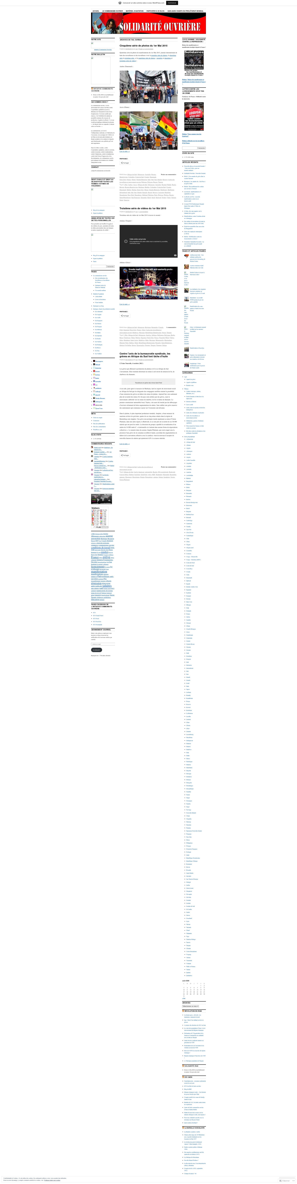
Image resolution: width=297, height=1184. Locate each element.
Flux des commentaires (99, 426)
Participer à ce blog (155, 11)
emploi (104, 552)
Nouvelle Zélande (191, 813)
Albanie (188, 445)
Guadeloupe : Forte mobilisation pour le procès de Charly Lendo (197, 366)
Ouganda (188, 819)
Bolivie (188, 499)
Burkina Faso (190, 514)
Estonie (188, 599)
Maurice (188, 764)
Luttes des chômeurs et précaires (195, 413)
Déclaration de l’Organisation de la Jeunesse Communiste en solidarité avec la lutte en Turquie (193, 1035)
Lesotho (188, 716)
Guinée (188, 641)
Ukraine (188, 948)
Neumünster (123, 195)
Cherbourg (127, 338)
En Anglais (98, 314)
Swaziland (189, 918)
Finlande (188, 611)
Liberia (188, 725)
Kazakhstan (189, 698)
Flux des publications (99, 423)
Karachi (144, 192)
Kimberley (159, 474)
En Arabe (97, 317)
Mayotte (188, 770)
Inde (149, 179)
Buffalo (147, 187)
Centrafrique (189, 535)
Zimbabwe (189, 975)
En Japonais (98, 335)
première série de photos (159, 55)
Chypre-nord (189, 547)
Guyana (188, 647)
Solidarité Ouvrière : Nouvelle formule (194, 173)
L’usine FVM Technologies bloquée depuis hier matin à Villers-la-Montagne (194, 206)
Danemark (153, 177)
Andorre (188, 454)
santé (101, 588)
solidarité (93, 591)
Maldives (135, 332)
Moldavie (189, 777)
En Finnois (98, 323)
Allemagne (140, 174)
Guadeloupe (189, 635)
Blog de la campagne (99, 210)
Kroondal (166, 474)
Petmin (142, 477)
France (129, 179)
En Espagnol (98, 320)
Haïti (187, 653)
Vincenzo (96, 470)
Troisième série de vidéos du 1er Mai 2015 (143, 208)
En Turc (97, 351)
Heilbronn (171, 190)
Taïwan (188, 924)
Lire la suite (125, 151)
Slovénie (188, 897)
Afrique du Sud (132, 174)
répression (96, 583)
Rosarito (158, 343)
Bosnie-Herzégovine (131, 187)
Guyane (188, 650)
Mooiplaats (136, 477)
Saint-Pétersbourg (125, 197)
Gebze (172, 338)
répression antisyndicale (100, 584)
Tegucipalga (140, 345)
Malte (187, 755)
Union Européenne (191, 951)
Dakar (133, 338)
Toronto (147, 345)
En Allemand (98, 311)
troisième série (130, 58)
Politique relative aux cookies (52, 1180)
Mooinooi (128, 477)
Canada (160, 327)
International (189, 668)
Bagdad (164, 185)
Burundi (188, 517)
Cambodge (189, 520)
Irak (152, 179)
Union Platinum (125, 480)
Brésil (188, 508)
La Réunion (105, 564)
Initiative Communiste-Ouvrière (103, 49)
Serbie (188, 885)
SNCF (112, 588)
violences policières (104, 597)
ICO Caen (188, 1077)
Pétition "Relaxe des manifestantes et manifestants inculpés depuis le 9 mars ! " (194, 82)
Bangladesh (189, 481)
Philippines (189, 843)
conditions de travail (100, 547)
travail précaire (105, 595)
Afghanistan (189, 439)
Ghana (134, 179)
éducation (95, 599)
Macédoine (189, 737)
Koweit (188, 707)
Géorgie (188, 623)
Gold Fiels (144, 474)
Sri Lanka (189, 909)
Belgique (148, 327)
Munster (122, 343)
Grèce (143, 330)
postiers (100, 579)
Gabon (188, 617)
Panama (188, 828)
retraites (103, 581)
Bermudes (155, 327)
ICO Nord (96, 618)
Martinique (189, 761)
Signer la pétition (97, 213)
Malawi (188, 746)
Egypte (99, 552)
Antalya (148, 335)
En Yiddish (98, 354)
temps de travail (96, 593)
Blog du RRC (188, 1089)
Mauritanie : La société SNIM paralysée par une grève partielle (196, 300)
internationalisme (102, 562)
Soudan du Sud (190, 906)
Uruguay (188, 954)
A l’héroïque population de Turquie (193, 1061)
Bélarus (188, 484)
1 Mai (126, 185)
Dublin (129, 190)
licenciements (98, 566)
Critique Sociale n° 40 (190, 1173)
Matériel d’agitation (134, 11)
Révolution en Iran (193, 1011)
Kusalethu (173, 474)
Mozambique (190, 789)
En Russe (97, 348)
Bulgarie (188, 511)
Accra (135, 185)
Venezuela (189, 960)
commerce (94, 545)
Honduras (127, 340)
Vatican (188, 957)
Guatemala (189, 638)
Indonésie (189, 665)
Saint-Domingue (166, 343)
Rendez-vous (190, 385)
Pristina (166, 195)
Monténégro (189, 786)
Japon (188, 689)
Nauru (188, 795)
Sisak (153, 197)
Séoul (149, 197)
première (159, 58)
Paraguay (188, 834)
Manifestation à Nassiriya (197, 348)
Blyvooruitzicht (163, 472)
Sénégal (122, 345)
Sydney (164, 197)
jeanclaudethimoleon (99, 461)
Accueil (96, 11)
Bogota (122, 187)
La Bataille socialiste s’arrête (192, 1132)
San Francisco (135, 197)
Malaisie (188, 743)
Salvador (188, 876)
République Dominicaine (153, 332)
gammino (96, 456)
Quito (136, 343)
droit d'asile (98, 550)
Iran (155, 179)
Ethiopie (188, 605)
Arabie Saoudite (190, 460)
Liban (187, 722)
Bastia (174, 185)
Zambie (188, 972)
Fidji (187, 608)
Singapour (189, 891)
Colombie (131, 177)
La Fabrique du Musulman (191, 1157)
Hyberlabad (123, 192)
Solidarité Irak (191, 1066)
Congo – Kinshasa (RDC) (193, 560)
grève (150, 474)
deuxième (168, 58)
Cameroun (189, 523)
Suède (188, 912)
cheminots (110, 541)
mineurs (122, 477)
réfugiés (108, 581)
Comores (188, 554)
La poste (99, 564)
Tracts (94, 261)
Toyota (173, 477)
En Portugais (98, 345)
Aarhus (130, 185)
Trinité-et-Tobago (191, 939)
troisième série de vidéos (128, 61)
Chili (121, 330)
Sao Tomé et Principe (192, 879)
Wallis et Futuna (190, 966)
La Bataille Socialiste (195, 1128)
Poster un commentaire (146, 49)
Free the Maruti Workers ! (191, 1160)
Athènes (154, 335)
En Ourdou (98, 342)
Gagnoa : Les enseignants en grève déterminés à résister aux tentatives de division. (198, 357)
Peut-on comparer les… (100, 465)
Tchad (188, 930)
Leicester (161, 192)
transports (98, 595)
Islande (188, 680)
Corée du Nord (190, 563)
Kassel (150, 192)
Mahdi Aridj (97, 447)
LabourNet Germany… (100, 479)
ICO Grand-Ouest (98, 615)
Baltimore (160, 335)
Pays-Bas (189, 837)
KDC (153, 474)
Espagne (110, 552)
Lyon (107, 569)
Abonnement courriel (101, 630)
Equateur (126, 330)
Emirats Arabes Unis (192, 587)
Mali (187, 752)
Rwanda (188, 870)
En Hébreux (98, 329)
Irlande (160, 179)
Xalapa (164, 345)
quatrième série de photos (147, 58)
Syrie (187, 921)
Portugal (188, 852)
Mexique (142, 332)
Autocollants (98, 296)
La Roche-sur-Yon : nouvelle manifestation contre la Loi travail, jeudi (192, 199)
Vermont (159, 345)
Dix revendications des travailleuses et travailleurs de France (102, 280)
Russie (155, 182)
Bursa (121, 338)
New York (131, 195)
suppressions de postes (104, 590)
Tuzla (121, 200)
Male (147, 340)
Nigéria (188, 804)
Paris (155, 195)
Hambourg (163, 190)
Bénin (188, 487)
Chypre (188, 544)
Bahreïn (188, 478)
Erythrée (188, 593)
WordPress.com (97, 429)
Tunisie (160, 182)
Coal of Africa (124, 474)
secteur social (107, 588)
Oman (188, 816)
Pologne (150, 182)
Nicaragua (189, 801)
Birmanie (188, 496)
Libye (187, 728)
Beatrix (155, 472)
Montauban (168, 340)
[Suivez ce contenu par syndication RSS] (92, 89)
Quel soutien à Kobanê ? (191, 1123)
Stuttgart (158, 197)
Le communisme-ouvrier (112, 11)
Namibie (188, 792)
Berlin (173, 335)
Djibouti (188, 581)
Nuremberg (138, 195)
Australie (148, 174)
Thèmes (186, 389)
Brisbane (141, 187)
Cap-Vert (188, 529)
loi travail (102, 569)
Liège (136, 340)
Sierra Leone (189, 888)
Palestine (188, 825)
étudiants (102, 600)
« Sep (183, 998)
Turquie (169, 332)
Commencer (172, 3)
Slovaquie (189, 894)
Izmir (132, 340)
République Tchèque (191, 861)
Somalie (188, 900)
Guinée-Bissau (190, 644)
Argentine (189, 463)
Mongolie (189, 783)
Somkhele (167, 477)
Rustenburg (149, 477)
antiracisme (102, 536)
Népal (188, 798)
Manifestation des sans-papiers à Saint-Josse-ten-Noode (197, 308)
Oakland (145, 195)
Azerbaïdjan (189, 475)
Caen (100, 541)
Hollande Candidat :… (100, 452)
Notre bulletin (99, 302)
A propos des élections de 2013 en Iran (195, 1025)
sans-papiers (95, 588)
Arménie (188, 466)
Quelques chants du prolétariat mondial (185, 11)
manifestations (97, 574)
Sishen (161, 477)
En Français (98, 326)
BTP (97, 541)
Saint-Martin (189, 873)
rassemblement (95, 581)
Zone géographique (189, 436)
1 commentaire (143, 212)
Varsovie (126, 200)
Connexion (96, 420)
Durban (134, 190)
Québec (131, 343)
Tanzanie (188, 927)
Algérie (105, 534)
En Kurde (98, 338)
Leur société (189, 404)
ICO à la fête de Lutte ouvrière (192, 1086)
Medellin (167, 192)
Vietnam (188, 963)
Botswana (189, 505)
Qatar (187, 855)
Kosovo (165, 179)
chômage (93, 543)
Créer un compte (97, 417)
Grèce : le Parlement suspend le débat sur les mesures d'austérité (198, 329)
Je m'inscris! (96, 650)
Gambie (188, 620)
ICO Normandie (97, 624)
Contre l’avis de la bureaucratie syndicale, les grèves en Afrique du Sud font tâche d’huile (145, 355)
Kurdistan (94, 564)
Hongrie (188, 659)
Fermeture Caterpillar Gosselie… (103, 481)
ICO (94, 612)
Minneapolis (160, 340)
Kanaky (188, 695)
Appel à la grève (190, 379)
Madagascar (189, 740)
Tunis (169, 197)
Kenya (188, 701)
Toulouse (103, 593)
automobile (148, 472)
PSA (105, 579)
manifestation (99, 571)
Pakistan (144, 182)
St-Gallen (128, 345)
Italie (187, 686)
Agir (185, 377)
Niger (187, 807)
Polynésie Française (191, 849)
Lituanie (188, 731)
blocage (93, 541)
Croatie (146, 177)
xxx (137, 49)
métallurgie (94, 576)
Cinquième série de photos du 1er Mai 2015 (143, 45)
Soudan (188, 903)
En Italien (97, 332)
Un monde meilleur (100, 290)
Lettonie (188, 719)
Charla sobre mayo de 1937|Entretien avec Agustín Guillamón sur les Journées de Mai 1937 (194, 1137)
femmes (100, 554)
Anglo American (139, 472)
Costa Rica (189, 569)
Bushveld (172, 472)
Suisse (164, 332)
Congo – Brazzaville (191, 557)
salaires (155, 477)
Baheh (169, 185)
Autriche (188, 472)
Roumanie (189, 864)
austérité (109, 535)
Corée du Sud (139, 177)
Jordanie (188, 692)
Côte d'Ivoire (189, 532)
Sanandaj (144, 197)
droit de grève (104, 550)
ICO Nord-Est (97, 621)
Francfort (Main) (164, 338)
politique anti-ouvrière (102, 577)
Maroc (188, 758)
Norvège (188, 810)
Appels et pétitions (191, 382)
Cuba (187, 575)
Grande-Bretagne (141, 179)
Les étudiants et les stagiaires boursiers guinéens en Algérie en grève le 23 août (198, 291)
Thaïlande (189, 933)
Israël (187, 683)
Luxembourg (189, 734)
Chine (188, 541)
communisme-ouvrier (106, 545)
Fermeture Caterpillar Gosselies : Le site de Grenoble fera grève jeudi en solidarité (194, 244)
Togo (187, 936)
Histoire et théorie (191, 401)
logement (107, 567)
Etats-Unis (123, 179)
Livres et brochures (100, 299)
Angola (188, 457)
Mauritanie (189, 767)
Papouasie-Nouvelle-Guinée (194, 831)
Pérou (188, 840)
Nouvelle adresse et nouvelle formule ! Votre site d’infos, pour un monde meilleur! (194, 168)
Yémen (188, 969)
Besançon (111, 538)
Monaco (188, 780)
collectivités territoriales (102, 543)
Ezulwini (137, 474)
